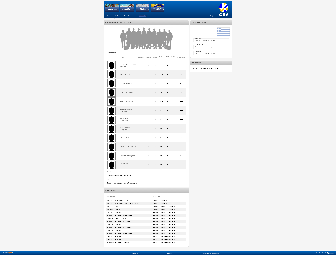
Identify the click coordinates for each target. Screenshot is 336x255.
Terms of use (135, 253)
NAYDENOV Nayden (127, 156)
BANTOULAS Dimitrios (128, 74)
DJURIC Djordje (126, 83)
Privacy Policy (169, 253)
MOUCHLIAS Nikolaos (128, 147)
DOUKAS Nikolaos (126, 92)
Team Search (109, 19)
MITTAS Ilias (124, 138)
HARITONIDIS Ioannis (128, 101)
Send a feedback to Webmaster (211, 253)
